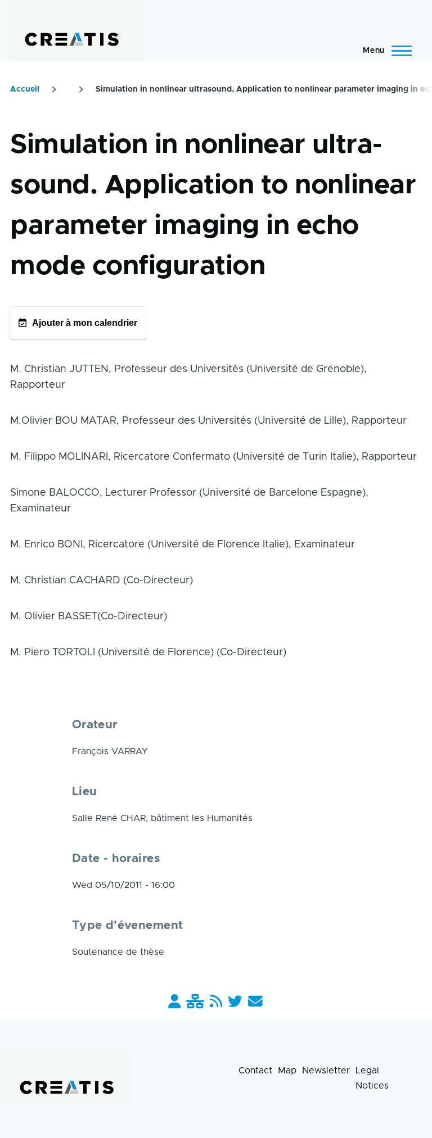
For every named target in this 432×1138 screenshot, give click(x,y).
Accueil (24, 89)
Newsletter (326, 1070)
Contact (255, 1070)
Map (287, 1070)
